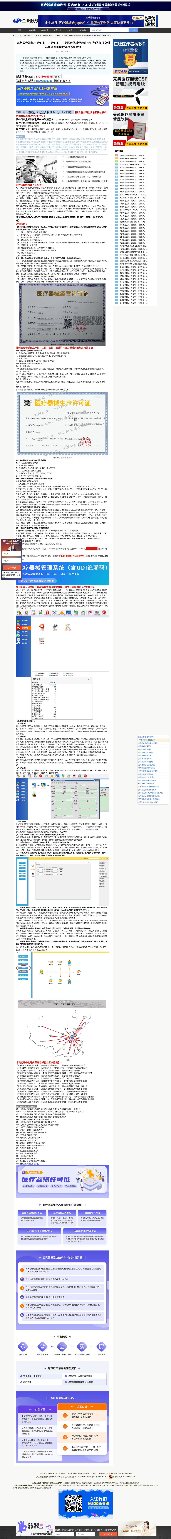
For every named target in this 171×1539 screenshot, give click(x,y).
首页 (19, 30)
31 (116, 246)
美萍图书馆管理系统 (145, 752)
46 (116, 291)
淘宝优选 (83, 30)
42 (116, 279)
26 (116, 231)
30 (116, 243)
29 (116, 240)
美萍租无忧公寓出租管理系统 (148, 796)
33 (116, 252)
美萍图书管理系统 (144, 759)
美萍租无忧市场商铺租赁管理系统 (150, 793)
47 (116, 294)
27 (116, 234)
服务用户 (70, 30)
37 (116, 264)
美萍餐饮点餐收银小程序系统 (148, 799)
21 (116, 216)
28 (116, 237)
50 (116, 303)
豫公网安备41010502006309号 (124, 1476)
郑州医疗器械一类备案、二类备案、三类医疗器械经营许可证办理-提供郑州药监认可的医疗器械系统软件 (73, 35)
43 (116, 282)
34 (116, 255)
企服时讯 (45, 30)
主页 (14, 35)
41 (116, 276)
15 (116, 198)
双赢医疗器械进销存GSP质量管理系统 (78, 1483)
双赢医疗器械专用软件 (146, 737)
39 (116, 270)
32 (116, 249)
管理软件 (57, 30)
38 (116, 267)
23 (116, 222)
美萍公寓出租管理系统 (146, 768)
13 (116, 192)
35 (116, 258)
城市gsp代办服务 (26, 35)
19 (116, 210)
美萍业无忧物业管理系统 (147, 790)
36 (116, 261)
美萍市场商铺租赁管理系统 (148, 771)
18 (116, 207)
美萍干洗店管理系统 (145, 774)
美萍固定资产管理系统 (146, 777)
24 (116, 225)
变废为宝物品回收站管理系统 (148, 787)
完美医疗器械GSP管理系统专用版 (106, 1483)
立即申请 (11, 567)
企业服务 (32, 30)
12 (116, 189)
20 (116, 213)
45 (116, 288)
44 (116, 285)
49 (116, 300)
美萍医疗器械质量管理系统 (129, 1483)
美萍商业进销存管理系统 (147, 780)
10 (116, 183)
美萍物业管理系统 (144, 756)
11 (116, 186)
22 (116, 219)
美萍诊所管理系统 (145, 746)
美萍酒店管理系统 (144, 749)
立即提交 (108, 1534)
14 (116, 195)
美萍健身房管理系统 (145, 762)
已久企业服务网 (71, 1473)
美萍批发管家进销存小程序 (148, 802)
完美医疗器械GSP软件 (146, 740)
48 (116, 297)
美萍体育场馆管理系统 (146, 765)
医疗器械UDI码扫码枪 (146, 783)
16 (116, 201)
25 (116, 228)
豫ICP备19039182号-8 (100, 1476)
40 (116, 273)
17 (116, 204)
